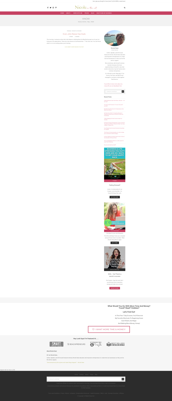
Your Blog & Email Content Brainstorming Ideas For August (114, 129)
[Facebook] (48, 8)
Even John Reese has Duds (74, 34)
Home (62, 13)
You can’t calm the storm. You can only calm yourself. (113, 105)
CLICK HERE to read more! (118, 1)
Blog (92, 13)
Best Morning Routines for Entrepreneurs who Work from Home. (114, 109)
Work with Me (77, 13)
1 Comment (77, 36)
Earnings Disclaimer (113, 393)
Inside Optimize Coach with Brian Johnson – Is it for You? (114, 101)
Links (106, 393)
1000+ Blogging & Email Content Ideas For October (113, 119)
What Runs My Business (104, 13)
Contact (81, 374)
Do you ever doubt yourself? (110, 145)
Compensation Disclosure (83, 393)
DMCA (102, 393)
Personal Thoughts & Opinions (74, 30)
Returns (67, 393)
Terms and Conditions (54, 393)
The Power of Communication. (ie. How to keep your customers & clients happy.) (114, 133)
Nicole (71, 36)
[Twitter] (50, 8)
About (68, 13)
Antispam (72, 393)
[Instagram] (53, 8)
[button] (124, 8)
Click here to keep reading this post (74, 46)
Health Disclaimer (95, 393)
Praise (87, 13)
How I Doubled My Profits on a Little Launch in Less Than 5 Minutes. (114, 141)
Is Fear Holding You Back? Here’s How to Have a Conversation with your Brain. (114, 137)
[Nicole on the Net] (86, 7)
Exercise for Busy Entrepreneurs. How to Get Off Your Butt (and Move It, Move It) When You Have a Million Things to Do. (114, 124)
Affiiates (121, 393)
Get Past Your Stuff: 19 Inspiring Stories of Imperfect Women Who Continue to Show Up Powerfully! (113, 114)
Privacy (62, 393)
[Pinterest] (56, 8)
